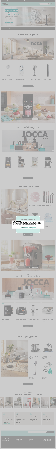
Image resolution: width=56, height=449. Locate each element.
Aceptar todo (32, 227)
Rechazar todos (24, 227)
